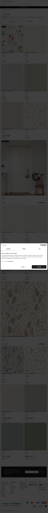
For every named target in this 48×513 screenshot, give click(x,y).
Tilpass (23, 266)
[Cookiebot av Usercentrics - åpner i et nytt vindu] (41, 245)
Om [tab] (39, 248)
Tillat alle (39, 266)
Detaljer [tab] (24, 248)
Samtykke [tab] (8, 248)
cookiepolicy (10, 261)
